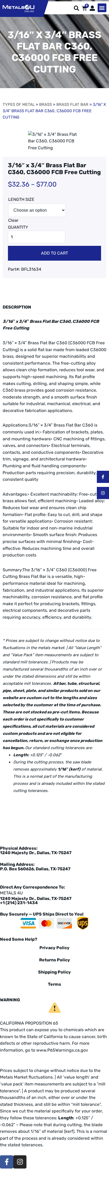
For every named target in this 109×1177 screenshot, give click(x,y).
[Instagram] (103, 493)
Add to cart (54, 253)
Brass (45, 104)
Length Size (21, 199)
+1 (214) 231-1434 (19, 902)
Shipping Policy (54, 972)
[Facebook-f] (103, 477)
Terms (54, 984)
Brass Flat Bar (72, 104)
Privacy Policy (54, 947)
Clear (13, 220)
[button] (102, 7)
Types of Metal (19, 104)
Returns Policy (54, 959)
